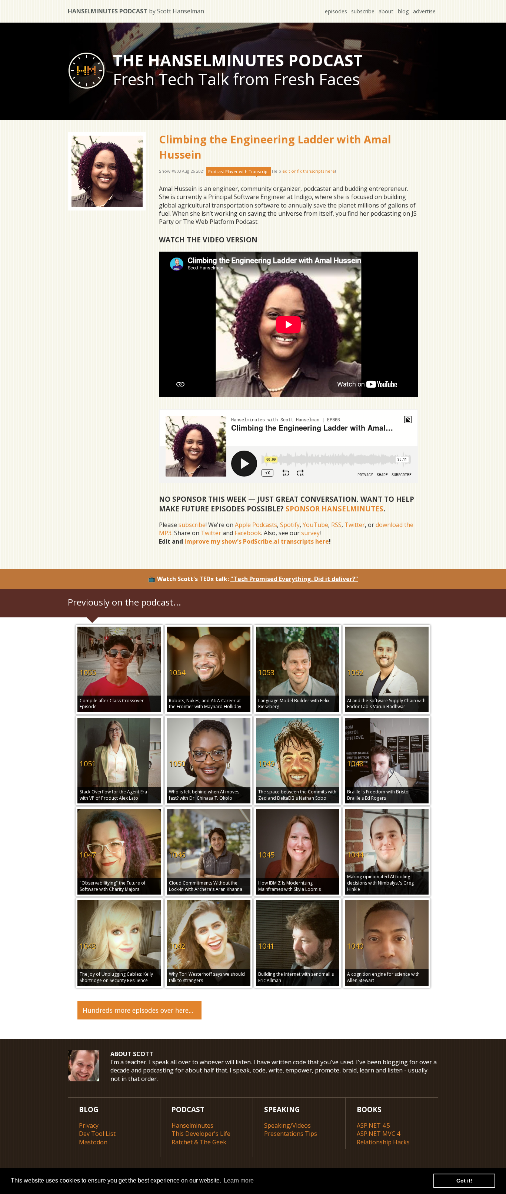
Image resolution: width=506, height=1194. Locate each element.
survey (310, 533)
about (386, 11)
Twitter (354, 525)
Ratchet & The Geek (199, 1142)
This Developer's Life (201, 1134)
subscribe (362, 11)
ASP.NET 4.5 (373, 1125)
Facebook (247, 533)
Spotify (290, 525)
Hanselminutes (192, 1125)
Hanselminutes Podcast (136, 11)
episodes (336, 11)
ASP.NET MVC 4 (378, 1134)
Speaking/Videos (287, 1125)
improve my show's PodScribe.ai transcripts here (256, 541)
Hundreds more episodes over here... (138, 1010)
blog (403, 11)
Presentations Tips (290, 1134)
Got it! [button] (464, 1181)
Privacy (89, 1125)
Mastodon (93, 1142)
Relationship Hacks (383, 1142)
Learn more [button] (239, 1180)
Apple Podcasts (256, 525)
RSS (336, 525)
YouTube (315, 525)
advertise (424, 11)
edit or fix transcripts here (308, 171)
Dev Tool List (97, 1134)
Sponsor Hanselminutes (334, 508)
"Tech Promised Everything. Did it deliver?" (294, 579)
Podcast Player (238, 171)
